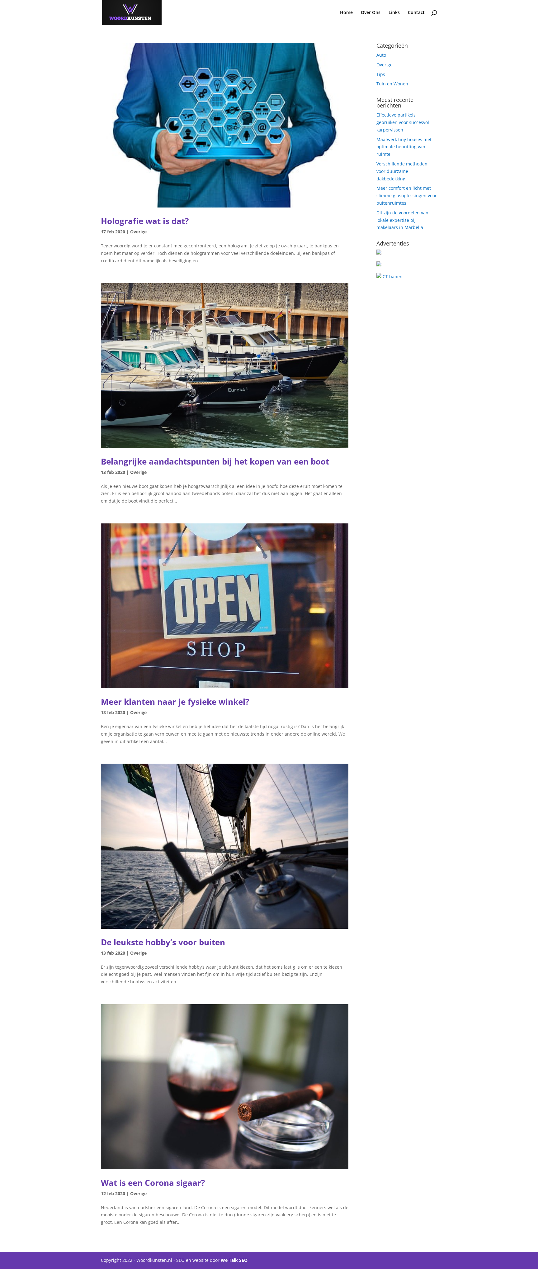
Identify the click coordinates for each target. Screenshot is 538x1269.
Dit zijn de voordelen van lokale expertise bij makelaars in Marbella (402, 220)
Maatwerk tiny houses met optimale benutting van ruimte (404, 146)
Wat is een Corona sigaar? (153, 1182)
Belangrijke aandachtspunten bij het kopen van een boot (215, 461)
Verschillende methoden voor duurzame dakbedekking (401, 171)
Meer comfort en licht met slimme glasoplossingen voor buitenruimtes (406, 195)
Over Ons (370, 12)
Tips (380, 74)
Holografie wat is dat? (145, 221)
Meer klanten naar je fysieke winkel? (175, 701)
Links (394, 12)
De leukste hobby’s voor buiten (163, 942)
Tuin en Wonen (392, 84)
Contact (416, 12)
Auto (381, 55)
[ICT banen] (389, 276)
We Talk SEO (234, 1260)
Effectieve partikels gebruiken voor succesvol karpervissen (402, 122)
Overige (138, 232)
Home (346, 12)
